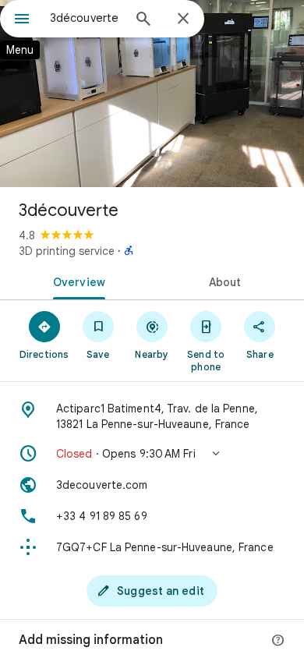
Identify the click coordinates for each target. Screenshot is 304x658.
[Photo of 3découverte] (152, 93)
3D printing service (67, 251)
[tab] (76, 280)
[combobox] (86, 18)
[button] (152, 453)
